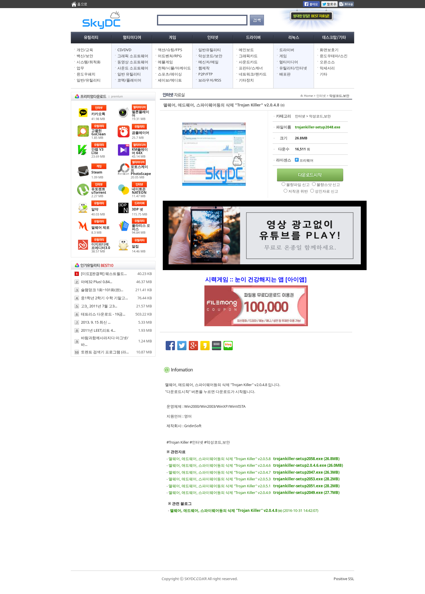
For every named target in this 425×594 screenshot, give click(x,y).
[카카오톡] (83, 117)
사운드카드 (248, 61)
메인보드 (246, 49)
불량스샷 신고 (328, 184)
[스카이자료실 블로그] (346, 5)
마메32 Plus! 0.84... (96, 281)
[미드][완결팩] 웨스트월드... (104, 273)
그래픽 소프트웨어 (132, 55)
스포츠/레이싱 (170, 74)
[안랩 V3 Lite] (83, 154)
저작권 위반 (298, 191)
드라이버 (286, 49)
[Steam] (83, 175)
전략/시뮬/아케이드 (174, 68)
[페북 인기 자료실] (311, 5)
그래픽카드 (248, 55)
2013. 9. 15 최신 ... (95, 322)
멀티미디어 (288, 61)
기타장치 (246, 80)
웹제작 (204, 68)
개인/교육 (85, 49)
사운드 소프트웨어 (132, 68)
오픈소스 (327, 61)
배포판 (285, 74)
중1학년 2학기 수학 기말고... (104, 297)
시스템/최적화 (89, 61)
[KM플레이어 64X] (124, 154)
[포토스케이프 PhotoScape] (124, 173)
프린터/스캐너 (251, 68)
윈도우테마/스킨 (334, 55)
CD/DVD (124, 49)
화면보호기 (329, 49)
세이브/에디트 (170, 80)
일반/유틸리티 (89, 80)
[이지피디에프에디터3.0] (83, 249)
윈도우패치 (86, 74)
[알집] (124, 249)
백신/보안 (85, 55)
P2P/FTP (205, 74)
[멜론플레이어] (124, 116)
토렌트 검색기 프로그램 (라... (105, 352)
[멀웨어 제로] (83, 230)
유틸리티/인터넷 (293, 68)
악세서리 (327, 68)
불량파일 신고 (298, 184)
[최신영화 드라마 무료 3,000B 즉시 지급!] (256, 308)
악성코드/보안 (210, 55)
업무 (80, 68)
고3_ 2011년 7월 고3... (99, 306)
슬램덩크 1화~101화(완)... (102, 289)
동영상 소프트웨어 (132, 61)
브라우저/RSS (209, 80)
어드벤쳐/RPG (170, 55)
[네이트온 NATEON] (124, 194)
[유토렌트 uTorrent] (83, 194)
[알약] (83, 212)
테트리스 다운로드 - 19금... (103, 314)
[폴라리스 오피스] (124, 230)
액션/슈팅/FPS (170, 49)
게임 (283, 55)
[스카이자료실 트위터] (329, 5)
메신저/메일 (208, 61)
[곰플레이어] (124, 136)
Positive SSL (344, 578)
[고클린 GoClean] (83, 135)
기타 (323, 74)
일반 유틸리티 (129, 74)
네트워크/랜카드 (253, 74)
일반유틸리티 (209, 49)
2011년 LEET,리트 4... (98, 330)
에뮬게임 (165, 61)
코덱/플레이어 (129, 80)
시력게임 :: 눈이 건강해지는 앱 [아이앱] (256, 279)
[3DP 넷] (124, 212)
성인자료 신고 (326, 191)
